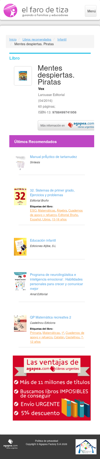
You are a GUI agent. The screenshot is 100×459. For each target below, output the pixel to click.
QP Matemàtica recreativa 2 (50, 317)
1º (62, 332)
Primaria (35, 332)
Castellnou (73, 337)
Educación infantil (43, 240)
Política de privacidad (46, 440)
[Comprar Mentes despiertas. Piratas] (68, 125)
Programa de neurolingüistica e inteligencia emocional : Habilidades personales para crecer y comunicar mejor (56, 281)
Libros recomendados (37, 39)
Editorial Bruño (68, 214)
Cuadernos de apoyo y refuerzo (56, 212)
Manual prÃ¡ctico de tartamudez (53, 156)
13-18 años (59, 219)
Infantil (62, 39)
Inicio (13, 39)
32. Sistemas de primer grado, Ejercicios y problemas (52, 192)
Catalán (59, 337)
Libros (46, 219)
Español (35, 219)
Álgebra (62, 210)
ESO (33, 210)
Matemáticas (46, 210)
